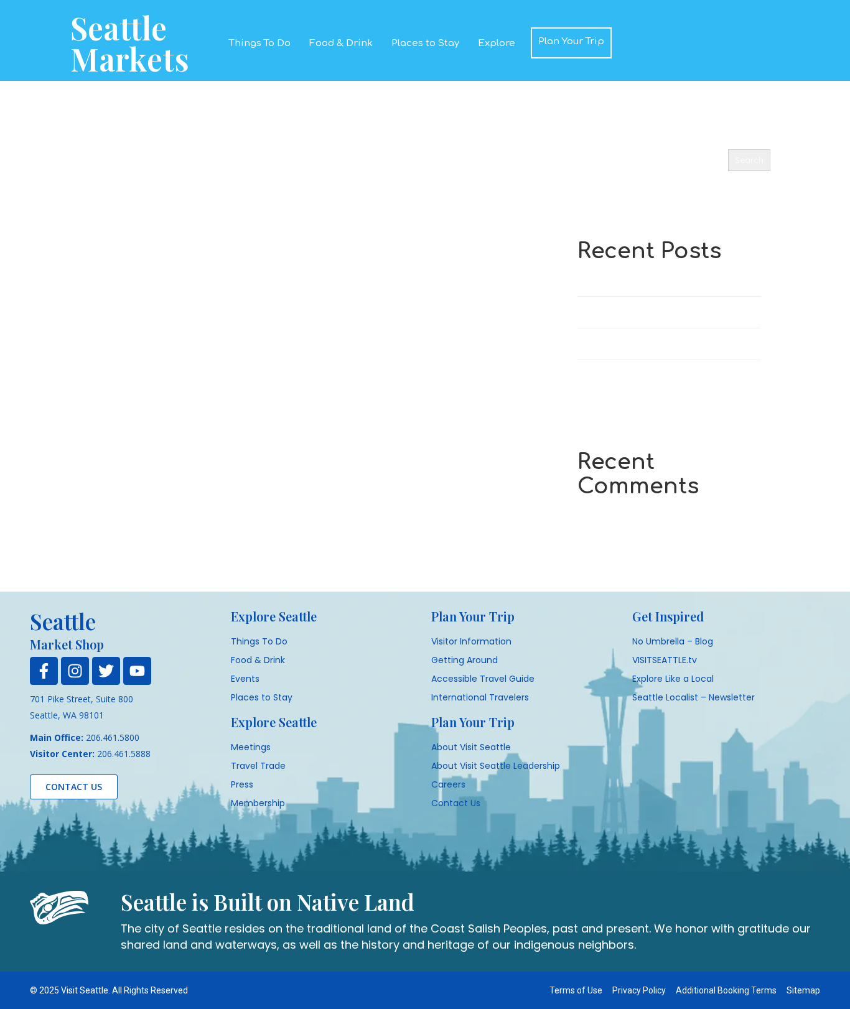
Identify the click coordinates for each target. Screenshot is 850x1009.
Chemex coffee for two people (639, 375)
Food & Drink (341, 43)
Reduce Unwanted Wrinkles (632, 344)
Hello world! (601, 280)
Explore (496, 43)
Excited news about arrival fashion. (647, 312)
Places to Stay (425, 43)
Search (591, 140)
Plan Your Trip (571, 41)
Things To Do (260, 43)
